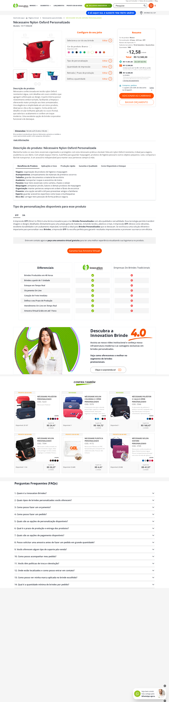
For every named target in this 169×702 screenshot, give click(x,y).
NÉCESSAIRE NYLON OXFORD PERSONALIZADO (84, 18)
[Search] (144, 5)
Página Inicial (34, 18)
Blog (156, 1)
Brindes (33, 6)
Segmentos (44, 6)
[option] (21, 76)
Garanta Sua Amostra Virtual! (84, 250)
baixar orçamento (136, 102)
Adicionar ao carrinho (136, 95)
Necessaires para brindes (52, 18)
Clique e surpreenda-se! (105, 370)
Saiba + (152, 89)
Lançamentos (59, 6)
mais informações (21, 140)
